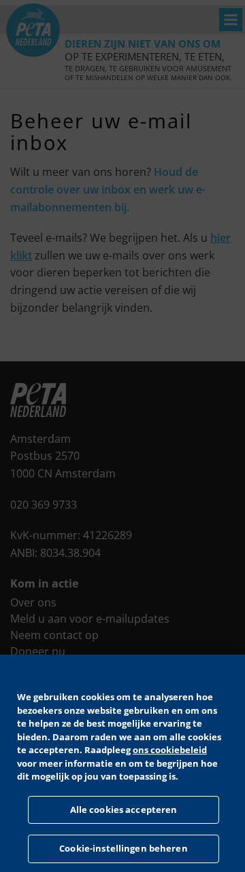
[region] (122, 763)
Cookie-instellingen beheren (123, 848)
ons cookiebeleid (170, 750)
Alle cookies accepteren (124, 809)
